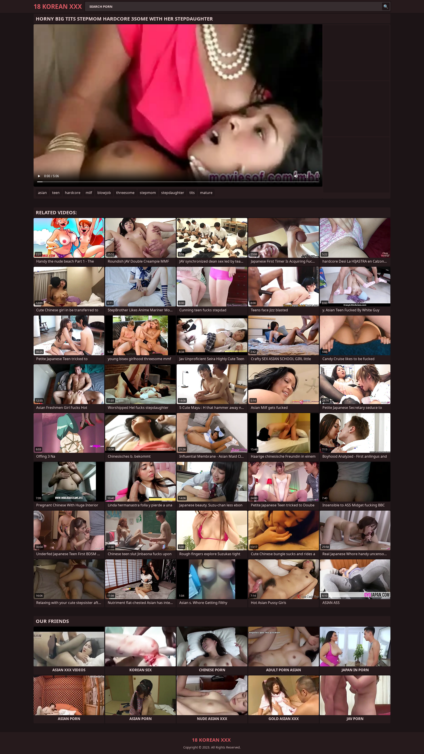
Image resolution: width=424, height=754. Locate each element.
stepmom (148, 192)
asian (42, 192)
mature (206, 192)
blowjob (104, 192)
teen (56, 192)
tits (192, 192)
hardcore (72, 192)
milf (89, 192)
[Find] (386, 6)
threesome (125, 192)
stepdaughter (172, 192)
